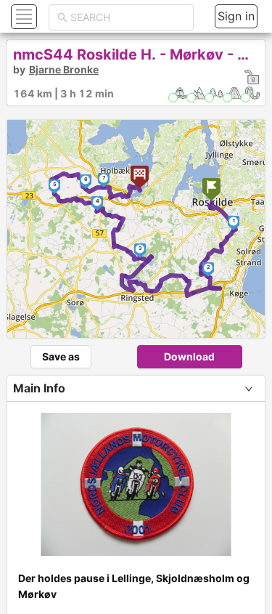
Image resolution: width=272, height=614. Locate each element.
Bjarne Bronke (64, 69)
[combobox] (127, 17)
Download (189, 356)
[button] (22, 16)
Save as (61, 356)
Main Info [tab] (39, 388)
